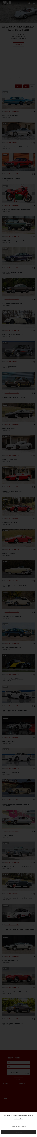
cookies (8, 1115)
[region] (18, 1124)
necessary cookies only (18, 1127)
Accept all (18, 1132)
